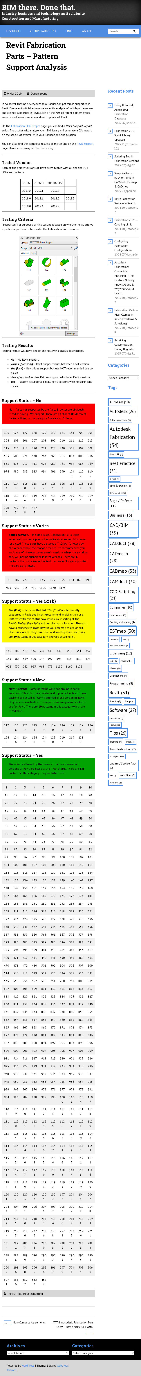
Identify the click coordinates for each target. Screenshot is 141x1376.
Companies (121, 607)
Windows (116, 782)
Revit (11, 1293)
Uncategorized (117, 756)
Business (121, 515)
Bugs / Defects (121, 503)
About (86, 31)
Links (69, 31)
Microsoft (127, 660)
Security (115, 701)
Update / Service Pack (123, 766)
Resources (13, 31)
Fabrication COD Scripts (25, 126)
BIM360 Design (120, 485)
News (115, 668)
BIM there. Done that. (39, 7)
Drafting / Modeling (122, 622)
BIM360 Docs (118, 492)
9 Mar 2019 (14, 93)
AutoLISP (116, 454)
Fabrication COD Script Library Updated (124, 135)
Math (113, 661)
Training (116, 741)
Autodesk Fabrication (122, 437)
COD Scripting (122, 595)
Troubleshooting (33, 1293)
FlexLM (114, 639)
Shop (129, 701)
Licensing (121, 653)
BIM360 (114, 479)
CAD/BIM (119, 529)
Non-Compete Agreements (25, 1323)
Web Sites (127, 775)
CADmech (119, 557)
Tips (18, 1293)
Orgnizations (118, 675)
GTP (126, 639)
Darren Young (38, 93)
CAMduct (123, 581)
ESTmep (122, 631)
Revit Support (85, 143)
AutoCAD (120, 402)
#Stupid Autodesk (43, 31)
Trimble (130, 742)
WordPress (27, 1365)
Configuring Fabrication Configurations (123, 245)
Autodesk (123, 411)
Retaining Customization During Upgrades (124, 344)
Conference (118, 615)
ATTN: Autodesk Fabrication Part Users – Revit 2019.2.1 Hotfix (73, 1327)
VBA (113, 775)
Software (123, 710)
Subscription (116, 718)
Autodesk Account (120, 419)
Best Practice (122, 466)
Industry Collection (119, 645)
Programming (121, 683)
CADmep (123, 571)
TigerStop (115, 725)
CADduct (123, 543)
